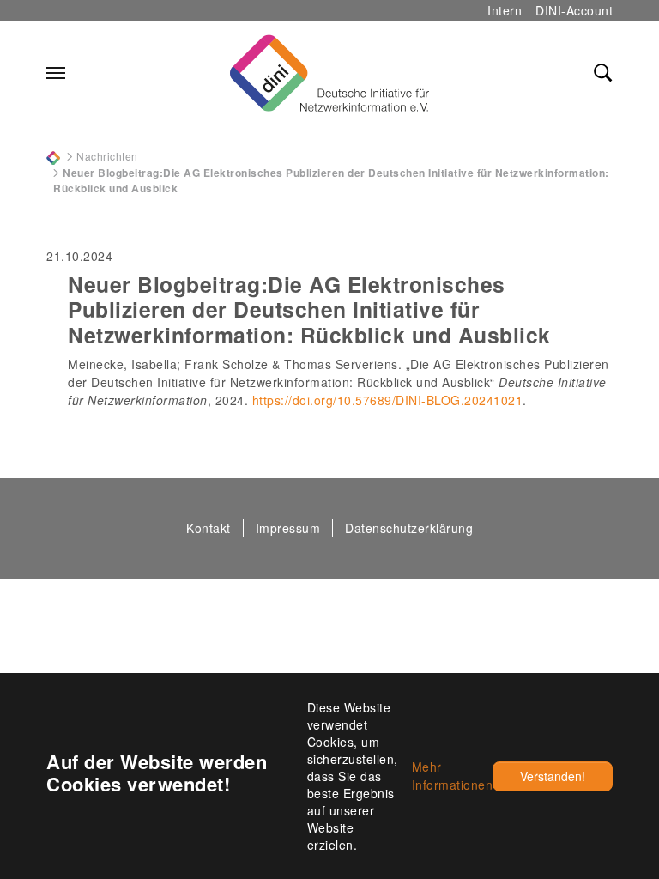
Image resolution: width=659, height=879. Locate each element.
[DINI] (53, 156)
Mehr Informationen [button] (452, 775)
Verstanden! (552, 776)
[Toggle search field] (603, 73)
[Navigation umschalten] (55, 73)
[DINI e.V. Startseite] (329, 72)
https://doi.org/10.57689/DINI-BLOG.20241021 (387, 400)
